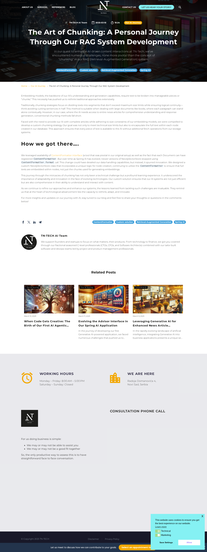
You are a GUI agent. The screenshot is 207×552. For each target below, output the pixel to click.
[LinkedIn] (34, 222)
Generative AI (140, 287)
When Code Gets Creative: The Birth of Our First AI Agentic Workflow (47, 324)
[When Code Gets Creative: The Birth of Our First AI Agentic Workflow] (49, 299)
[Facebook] (23, 222)
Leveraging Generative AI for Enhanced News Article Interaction (154, 324)
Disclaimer (93, 539)
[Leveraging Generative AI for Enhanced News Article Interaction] (158, 299)
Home (24, 86)
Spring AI (145, 70)
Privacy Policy (112, 539)
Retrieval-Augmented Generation (119, 70)
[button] (180, 7)
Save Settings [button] (166, 542)
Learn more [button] (161, 527)
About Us (27, 7)
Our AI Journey (133, 22)
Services (42, 7)
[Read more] (148, 379)
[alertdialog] (103, 547)
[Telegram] (40, 222)
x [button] (202, 516)
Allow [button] (189, 542)
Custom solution (88, 70)
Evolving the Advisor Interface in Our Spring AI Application (103, 323)
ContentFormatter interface (66, 155)
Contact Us (129, 7)
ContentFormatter (66, 70)
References (58, 7)
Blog (73, 7)
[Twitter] (28, 222)
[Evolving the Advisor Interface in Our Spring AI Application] (103, 299)
